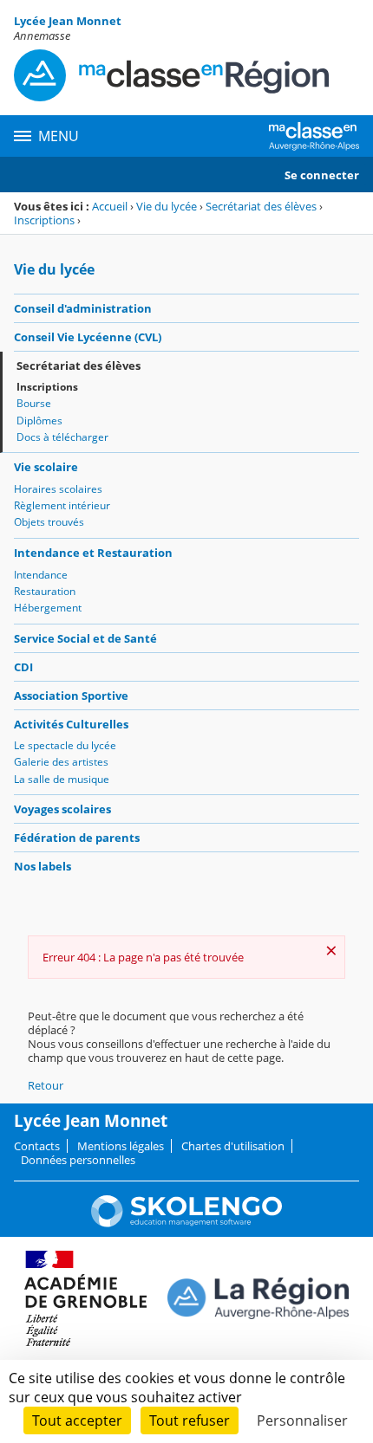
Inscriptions (44, 220)
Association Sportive (71, 695)
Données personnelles (78, 1160)
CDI (23, 667)
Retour (45, 1085)
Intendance (41, 574)
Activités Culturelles (71, 724)
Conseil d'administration (83, 308)
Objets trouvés (49, 521)
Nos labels (42, 866)
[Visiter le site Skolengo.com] (186, 1223)
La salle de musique (61, 779)
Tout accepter (77, 1420)
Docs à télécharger (62, 437)
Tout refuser (189, 1420)
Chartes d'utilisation (233, 1146)
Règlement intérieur (62, 505)
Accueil (110, 206)
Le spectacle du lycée (65, 745)
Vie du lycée (166, 206)
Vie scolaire (46, 467)
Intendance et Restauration (93, 552)
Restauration (44, 591)
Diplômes (39, 420)
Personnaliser (302, 1420)
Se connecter (322, 175)
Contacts (37, 1146)
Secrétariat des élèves (261, 206)
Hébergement (48, 607)
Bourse (33, 403)
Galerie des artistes (61, 761)
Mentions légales (120, 1146)
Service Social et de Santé (85, 638)
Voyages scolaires (62, 809)
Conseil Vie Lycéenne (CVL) (87, 337)
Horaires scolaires (58, 489)
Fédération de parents (77, 837)
